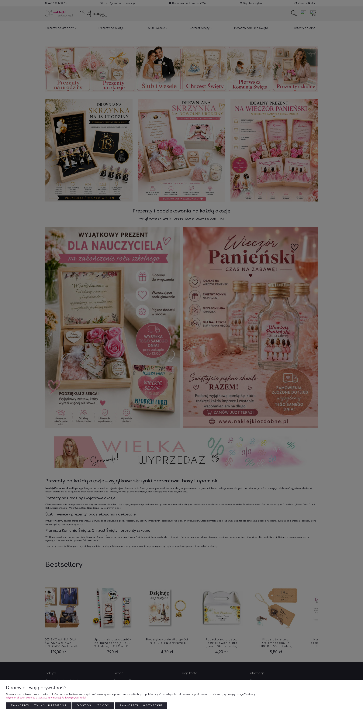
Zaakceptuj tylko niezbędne (39, 705)
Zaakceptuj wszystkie (141, 705)
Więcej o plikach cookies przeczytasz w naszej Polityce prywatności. (46, 697)
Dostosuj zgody (93, 705)
